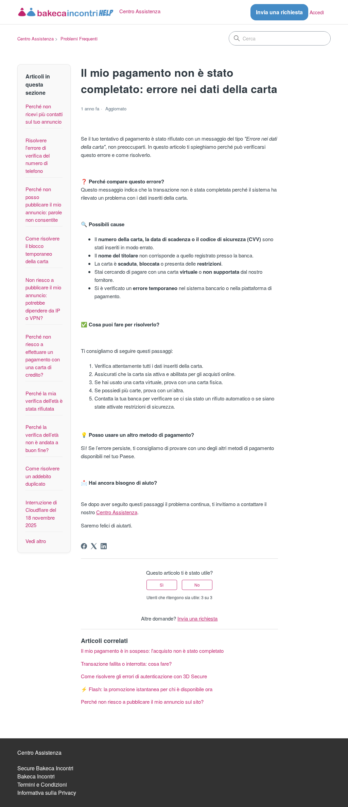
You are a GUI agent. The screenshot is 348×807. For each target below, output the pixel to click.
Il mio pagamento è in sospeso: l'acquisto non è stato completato (152, 650)
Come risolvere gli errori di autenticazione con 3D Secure (144, 676)
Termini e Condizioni (42, 784)
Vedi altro (35, 540)
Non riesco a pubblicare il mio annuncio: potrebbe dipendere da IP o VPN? (43, 299)
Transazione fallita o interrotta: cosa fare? (126, 663)
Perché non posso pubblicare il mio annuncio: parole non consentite (43, 204)
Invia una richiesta (279, 12)
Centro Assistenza (35, 38)
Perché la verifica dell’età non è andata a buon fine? (41, 438)
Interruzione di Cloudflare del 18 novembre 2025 (41, 514)
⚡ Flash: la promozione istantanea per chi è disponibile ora (146, 689)
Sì (161, 585)
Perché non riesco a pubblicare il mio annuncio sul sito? (142, 701)
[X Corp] (94, 546)
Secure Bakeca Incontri (45, 768)
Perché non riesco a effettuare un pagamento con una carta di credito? (42, 355)
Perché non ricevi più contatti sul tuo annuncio (44, 114)
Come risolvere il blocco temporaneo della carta (42, 250)
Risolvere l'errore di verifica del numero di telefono (37, 155)
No (197, 585)
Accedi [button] (317, 12)
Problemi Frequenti (79, 38)
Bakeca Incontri (36, 776)
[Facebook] (84, 546)
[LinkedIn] (104, 546)
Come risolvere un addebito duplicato (42, 476)
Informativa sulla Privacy (46, 792)
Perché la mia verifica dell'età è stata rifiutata (44, 401)
